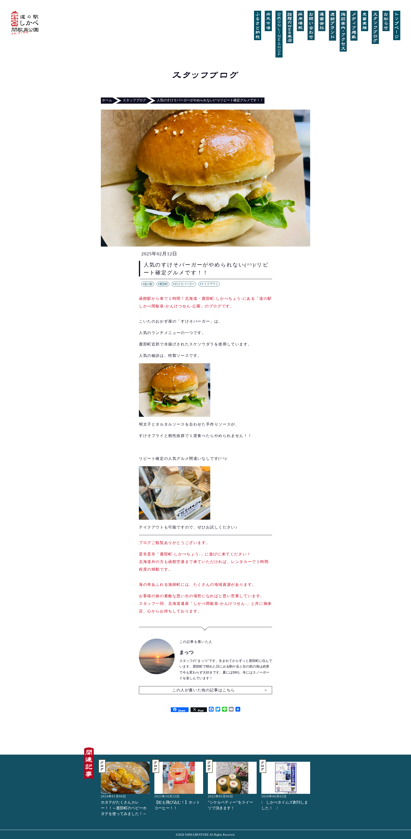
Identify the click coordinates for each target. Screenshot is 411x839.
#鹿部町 (163, 284)
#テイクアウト (209, 284)
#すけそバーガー (184, 284)
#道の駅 (148, 284)
